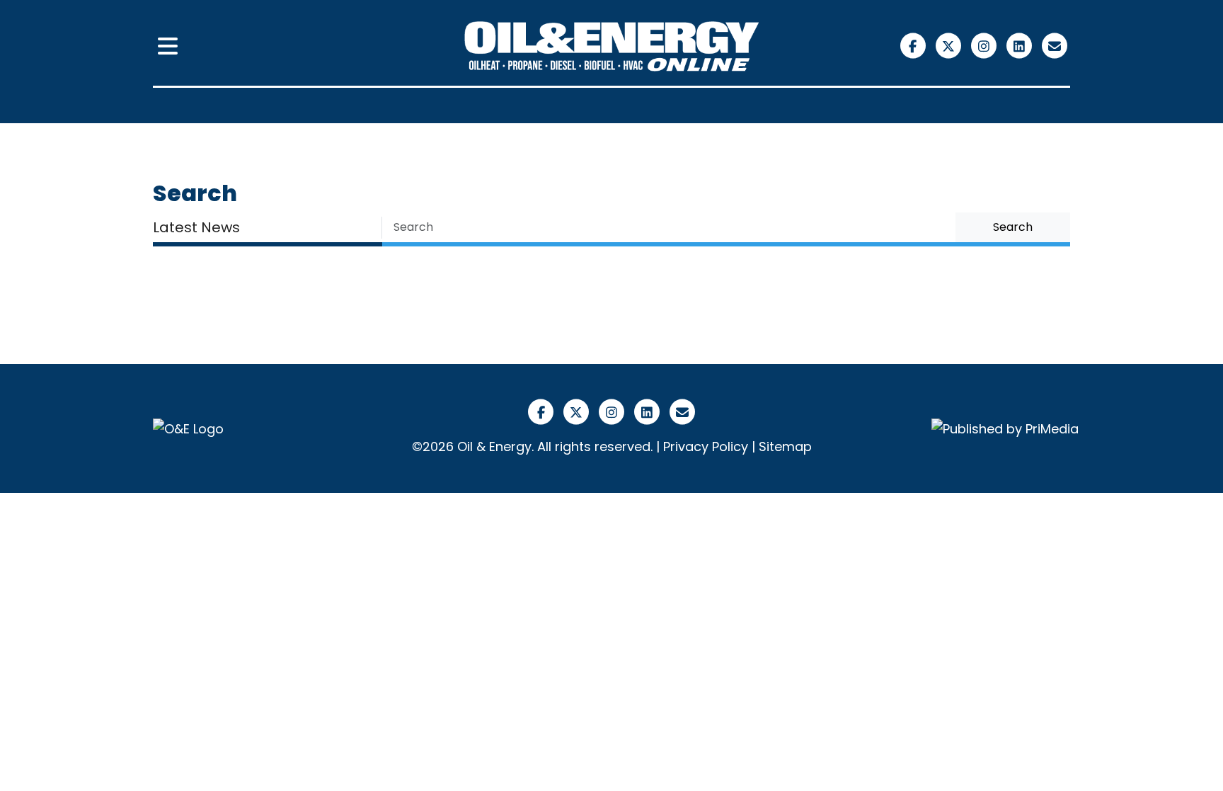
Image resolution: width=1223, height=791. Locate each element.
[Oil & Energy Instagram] (985, 45)
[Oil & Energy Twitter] (950, 45)
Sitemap (785, 446)
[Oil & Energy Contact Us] (1054, 45)
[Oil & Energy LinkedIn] (1020, 45)
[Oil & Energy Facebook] (914, 45)
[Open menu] (168, 47)
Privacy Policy (705, 446)
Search (1013, 227)
